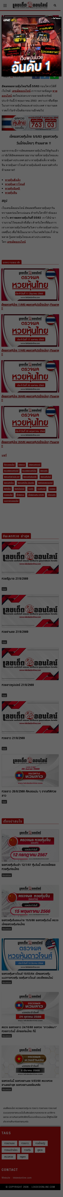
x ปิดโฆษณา (56, 18)
